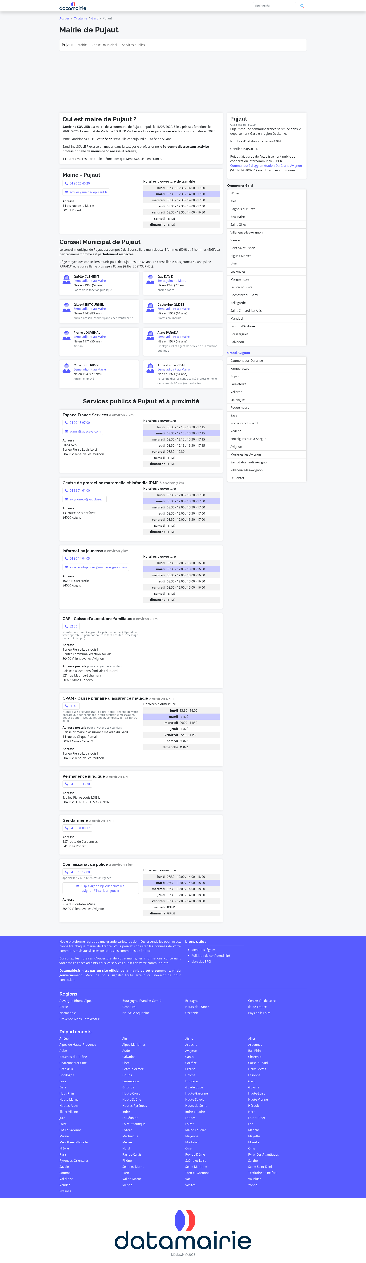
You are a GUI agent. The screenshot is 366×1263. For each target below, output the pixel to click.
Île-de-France (257, 1007)
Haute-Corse (131, 1093)
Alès (233, 201)
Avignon (236, 447)
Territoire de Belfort (262, 1173)
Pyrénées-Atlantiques (263, 1154)
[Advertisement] (183, 79)
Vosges (190, 1185)
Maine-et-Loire (195, 1130)
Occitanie (80, 18)
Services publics (133, 45)
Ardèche (191, 1044)
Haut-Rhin (66, 1093)
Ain (124, 1038)
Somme (65, 1173)
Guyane (253, 1087)
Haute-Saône (131, 1099)
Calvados (128, 1057)
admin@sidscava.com (85, 431)
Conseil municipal (104, 45)
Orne (251, 1148)
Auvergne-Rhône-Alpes (75, 1001)
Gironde (128, 1087)
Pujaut (67, 44)
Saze (233, 415)
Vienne (127, 1185)
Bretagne (191, 1001)
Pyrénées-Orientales (74, 1160)
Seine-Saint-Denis (260, 1167)
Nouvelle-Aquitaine (136, 1013)
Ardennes (255, 1044)
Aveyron (191, 1051)
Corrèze (191, 1063)
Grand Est (129, 1007)
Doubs (127, 1075)
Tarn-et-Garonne (197, 1173)
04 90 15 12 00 (79, 872)
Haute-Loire (256, 1093)
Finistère (191, 1081)
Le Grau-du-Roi (241, 287)
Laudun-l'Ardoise (242, 326)
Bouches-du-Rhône (73, 1057)
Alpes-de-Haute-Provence (77, 1044)
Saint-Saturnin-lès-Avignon (249, 462)
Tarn (125, 1173)
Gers (62, 1087)
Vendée (64, 1185)
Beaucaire (237, 217)
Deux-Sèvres (257, 1069)
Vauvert (236, 240)
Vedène (235, 431)
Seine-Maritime (196, 1167)
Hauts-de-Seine (196, 1106)
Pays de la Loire (259, 1013)
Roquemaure (239, 407)
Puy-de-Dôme (195, 1154)
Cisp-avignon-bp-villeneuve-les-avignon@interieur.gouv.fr (102, 888)
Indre (126, 1112)
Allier (251, 1038)
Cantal (189, 1057)
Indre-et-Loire (195, 1112)
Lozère (127, 1130)
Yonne (252, 1185)
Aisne (189, 1038)
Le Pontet (237, 478)
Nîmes (235, 193)
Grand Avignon (238, 353)
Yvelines (65, 1191)
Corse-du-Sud (258, 1063)
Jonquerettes (239, 368)
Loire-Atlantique (133, 1124)
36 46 (73, 706)
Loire (63, 1124)
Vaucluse (254, 1179)
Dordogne (66, 1075)
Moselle (253, 1142)
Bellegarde (238, 303)
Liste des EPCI (201, 961)
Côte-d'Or (66, 1069)
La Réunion (130, 1118)
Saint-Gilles (238, 224)
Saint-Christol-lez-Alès (246, 311)
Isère (251, 1112)
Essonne (254, 1075)
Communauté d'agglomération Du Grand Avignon (266, 166)
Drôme (190, 1075)
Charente (255, 1057)
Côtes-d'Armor (133, 1069)
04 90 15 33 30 (79, 784)
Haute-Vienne (258, 1099)
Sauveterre (238, 384)
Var (187, 1179)
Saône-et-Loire (195, 1160)
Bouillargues (239, 334)
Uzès (234, 264)
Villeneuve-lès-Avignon (246, 232)
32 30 (73, 626)
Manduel (236, 318)
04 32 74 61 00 (79, 490)
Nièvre (64, 1148)
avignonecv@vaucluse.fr (86, 499)
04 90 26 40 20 (79, 183)
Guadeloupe (194, 1087)
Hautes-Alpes (69, 1106)
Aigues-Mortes (240, 256)
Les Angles (238, 271)
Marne (64, 1136)
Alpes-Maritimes (134, 1044)
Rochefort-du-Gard (244, 295)
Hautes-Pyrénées (134, 1106)
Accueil (64, 18)
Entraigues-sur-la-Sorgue (248, 439)
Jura (62, 1118)
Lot (250, 1124)
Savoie (64, 1167)
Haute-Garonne (196, 1093)
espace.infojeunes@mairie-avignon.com (98, 567)
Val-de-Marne (132, 1179)
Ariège (64, 1038)
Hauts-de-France (197, 1007)
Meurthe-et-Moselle (73, 1142)
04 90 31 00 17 (79, 828)
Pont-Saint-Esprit (242, 248)
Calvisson (237, 342)
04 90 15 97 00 (79, 422)
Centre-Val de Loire (262, 1001)
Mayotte (254, 1136)
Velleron (236, 392)
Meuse (127, 1142)
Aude (126, 1051)
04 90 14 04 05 (79, 558)
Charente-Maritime (73, 1063)
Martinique (130, 1136)
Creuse (190, 1069)
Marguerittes (239, 279)
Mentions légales (203, 950)
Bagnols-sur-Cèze (242, 209)
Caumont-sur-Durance (246, 360)
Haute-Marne (69, 1099)
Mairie (82, 45)
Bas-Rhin (254, 1051)
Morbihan (192, 1142)
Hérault (253, 1106)
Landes (190, 1118)
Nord (126, 1148)
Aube (63, 1051)
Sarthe (253, 1160)
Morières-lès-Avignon (245, 454)
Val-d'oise (66, 1179)
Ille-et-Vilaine (68, 1112)
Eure (62, 1081)
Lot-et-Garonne (70, 1130)
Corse (63, 1007)
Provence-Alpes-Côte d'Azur (79, 1019)
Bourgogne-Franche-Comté (141, 1001)
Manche (254, 1130)
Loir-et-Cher (256, 1118)
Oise (188, 1148)
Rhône (127, 1160)
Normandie (67, 1013)
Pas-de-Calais (131, 1154)
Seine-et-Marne (133, 1167)
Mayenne (191, 1136)
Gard (95, 18)
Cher (125, 1063)
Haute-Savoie (194, 1099)
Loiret (189, 1124)
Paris (63, 1154)
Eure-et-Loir (130, 1081)
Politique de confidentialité (210, 956)
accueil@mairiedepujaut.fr (88, 192)
